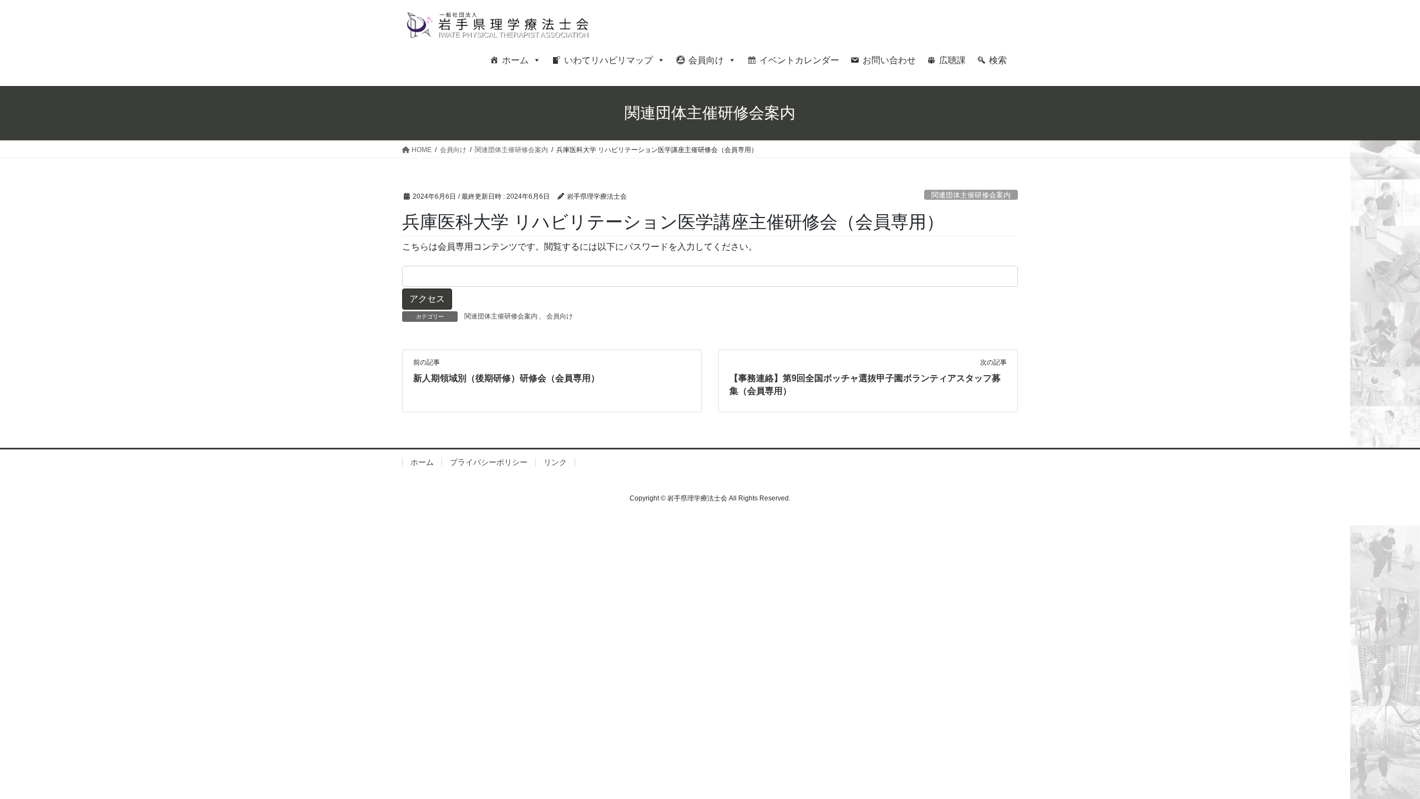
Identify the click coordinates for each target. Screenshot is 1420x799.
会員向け (706, 60)
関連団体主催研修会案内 (971, 195)
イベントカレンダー (799, 60)
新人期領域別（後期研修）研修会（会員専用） (506, 378)
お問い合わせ (889, 60)
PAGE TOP (1379, 765)
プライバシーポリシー (489, 462)
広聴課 (952, 60)
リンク (555, 462)
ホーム (515, 60)
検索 (998, 60)
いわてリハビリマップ (608, 60)
